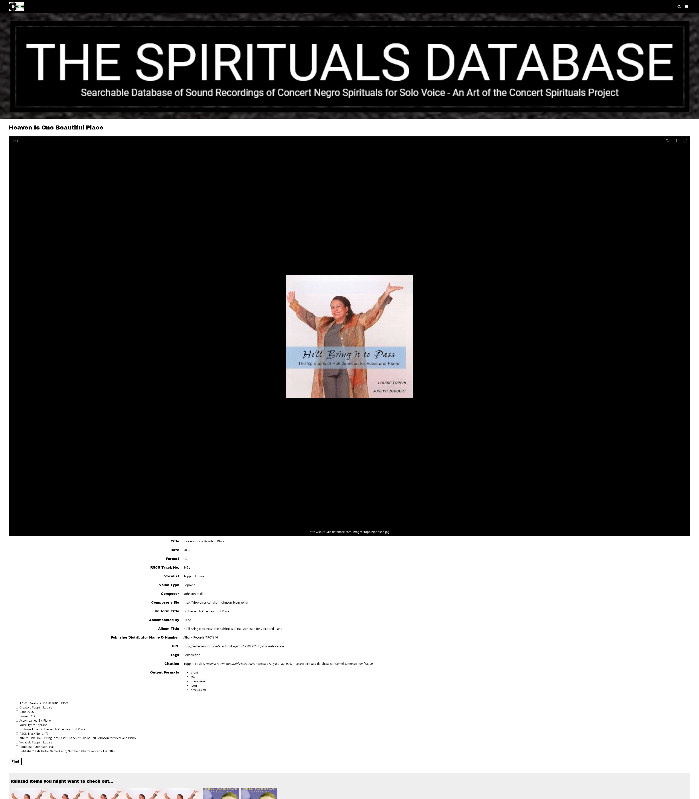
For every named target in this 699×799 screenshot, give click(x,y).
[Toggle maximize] (685, 140)
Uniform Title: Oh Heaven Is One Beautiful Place (52, 729)
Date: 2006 (26, 712)
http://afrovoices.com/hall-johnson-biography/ (215, 602)
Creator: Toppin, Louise (35, 707)
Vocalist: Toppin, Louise (35, 742)
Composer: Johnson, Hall (37, 747)
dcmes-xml (198, 681)
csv (193, 677)
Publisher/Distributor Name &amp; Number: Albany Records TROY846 (67, 751)
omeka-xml (198, 690)
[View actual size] (667, 140)
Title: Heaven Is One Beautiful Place (43, 703)
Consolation (191, 655)
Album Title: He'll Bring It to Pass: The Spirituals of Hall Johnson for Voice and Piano (77, 738)
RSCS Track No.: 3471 (33, 733)
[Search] (679, 6)
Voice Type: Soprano (33, 725)
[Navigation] (686, 6)
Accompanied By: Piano (35, 720)
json (194, 685)
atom (194, 672)
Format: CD (27, 716)
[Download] (676, 140)
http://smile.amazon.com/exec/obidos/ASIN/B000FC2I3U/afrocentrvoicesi (233, 646)
